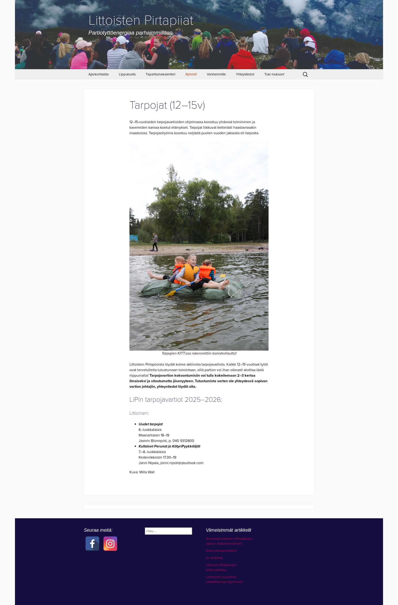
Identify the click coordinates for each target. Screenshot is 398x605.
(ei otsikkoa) (214, 558)
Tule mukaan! (274, 74)
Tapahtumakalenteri (160, 74)
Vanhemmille (216, 74)
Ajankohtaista (98, 74)
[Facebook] (92, 537)
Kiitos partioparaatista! (221, 551)
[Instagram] (110, 537)
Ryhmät (191, 74)
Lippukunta (127, 74)
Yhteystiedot (245, 74)
